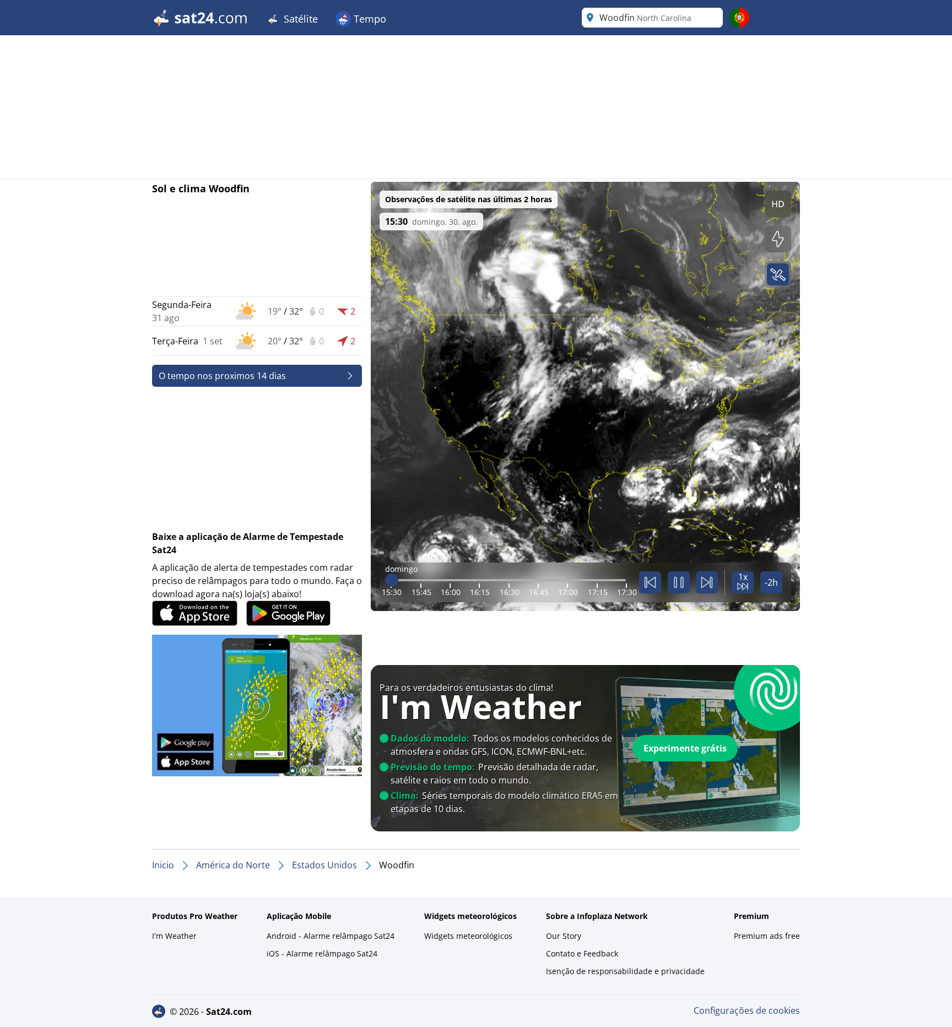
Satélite (299, 18)
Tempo (368, 18)
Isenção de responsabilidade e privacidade (625, 971)
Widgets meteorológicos (468, 936)
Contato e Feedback (582, 953)
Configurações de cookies (747, 1010)
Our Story (563, 936)
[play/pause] (679, 582)
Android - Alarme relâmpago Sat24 (330, 936)
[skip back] (650, 582)
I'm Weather (174, 936)
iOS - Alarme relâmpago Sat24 (322, 953)
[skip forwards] (707, 582)
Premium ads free (767, 936)
